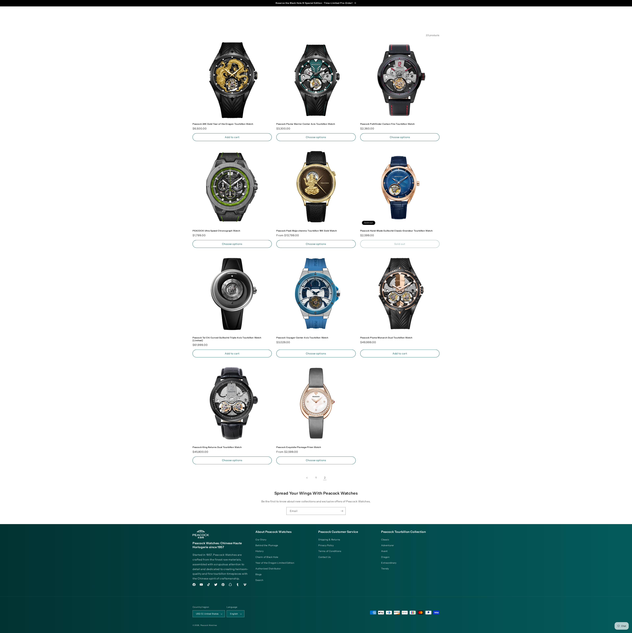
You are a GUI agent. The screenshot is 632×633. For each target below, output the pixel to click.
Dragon (385, 557)
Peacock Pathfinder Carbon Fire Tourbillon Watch (387, 124)
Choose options (316, 137)
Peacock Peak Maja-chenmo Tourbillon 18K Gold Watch (306, 230)
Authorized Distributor (268, 568)
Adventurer (387, 545)
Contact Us (324, 557)
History (259, 551)
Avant (384, 551)
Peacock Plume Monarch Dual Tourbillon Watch (386, 337)
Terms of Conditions (329, 551)
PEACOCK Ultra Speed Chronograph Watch (216, 230)
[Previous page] (307, 477)
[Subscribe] (341, 511)
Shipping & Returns (329, 539)
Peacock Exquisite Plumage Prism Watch (298, 447)
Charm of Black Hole (266, 557)
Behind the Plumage (266, 545)
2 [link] (325, 477)
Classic (385, 539)
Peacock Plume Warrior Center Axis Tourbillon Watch (305, 124)
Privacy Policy (326, 545)
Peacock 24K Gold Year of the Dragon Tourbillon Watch (223, 124)
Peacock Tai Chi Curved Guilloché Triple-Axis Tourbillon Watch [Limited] (227, 339)
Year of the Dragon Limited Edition (274, 562)
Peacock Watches (208, 625)
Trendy (385, 568)
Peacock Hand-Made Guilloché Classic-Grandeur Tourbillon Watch (396, 230)
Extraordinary (388, 562)
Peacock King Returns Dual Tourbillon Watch (217, 447)
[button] (215, 16)
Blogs (258, 574)
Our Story (260, 539)
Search (259, 580)
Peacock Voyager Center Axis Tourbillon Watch (302, 337)
